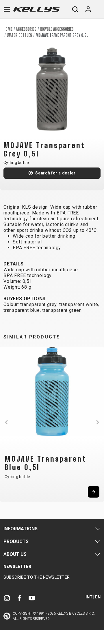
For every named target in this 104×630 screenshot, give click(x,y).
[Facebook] (19, 598)
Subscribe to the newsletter (36, 577)
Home (7, 29)
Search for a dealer (55, 173)
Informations (20, 528)
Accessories (26, 29)
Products (16, 541)
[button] (6, 422)
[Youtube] (31, 598)
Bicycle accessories (57, 29)
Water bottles (19, 35)
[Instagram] (6, 598)
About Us (15, 554)
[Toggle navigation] (6, 9)
